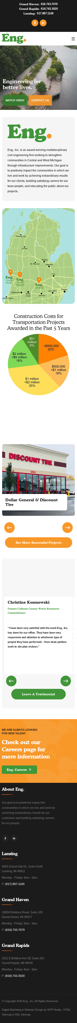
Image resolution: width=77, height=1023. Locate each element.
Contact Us (40, 100)
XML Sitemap (22, 1014)
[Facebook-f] (5, 838)
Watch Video (15, 100)
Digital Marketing (11, 1009)
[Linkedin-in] (14, 838)
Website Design (34, 1009)
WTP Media (54, 1009)
